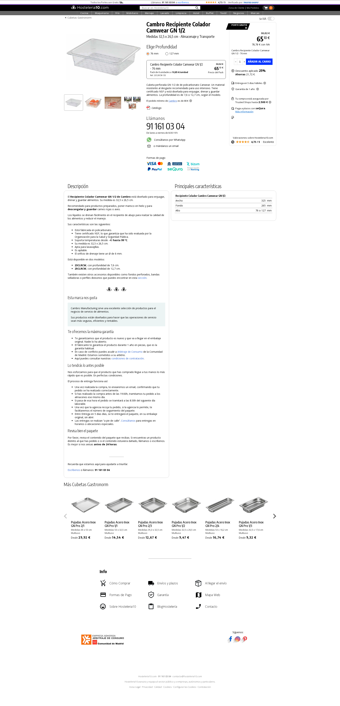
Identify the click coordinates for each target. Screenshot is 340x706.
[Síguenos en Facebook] (230, 642)
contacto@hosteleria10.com (187, 676)
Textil (223, 13)
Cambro (173, 100)
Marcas (255, 13)
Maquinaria (102, 13)
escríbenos (183, 2)
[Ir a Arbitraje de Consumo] (103, 645)
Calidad (158, 687)
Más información (244, 111)
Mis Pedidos (253, 7)
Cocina (84, 13)
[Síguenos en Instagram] (237, 642)
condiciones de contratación (127, 358)
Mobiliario (132, 13)
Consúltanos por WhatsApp (169, 139)
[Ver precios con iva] (270, 19)
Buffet (210, 13)
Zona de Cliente (236, 7)
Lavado (165, 13)
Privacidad (147, 687)
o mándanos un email (166, 146)
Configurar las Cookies (184, 687)
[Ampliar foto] (103, 91)
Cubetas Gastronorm (79, 17)
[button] (275, 517)
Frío (117, 13)
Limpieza (181, 13)
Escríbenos (74, 470)
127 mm (174, 53)
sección (142, 277)
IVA (262, 19)
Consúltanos (128, 420)
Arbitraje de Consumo (130, 351)
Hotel (196, 13)
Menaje (149, 13)
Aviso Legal (134, 687)
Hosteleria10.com (147, 676)
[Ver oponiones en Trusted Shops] (251, 2)
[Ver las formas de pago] (173, 170)
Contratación (204, 687)
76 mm (154, 53)
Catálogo (157, 108)
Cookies (167, 687)
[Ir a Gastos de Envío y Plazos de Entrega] (245, 28)
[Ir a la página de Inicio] (90, 8)
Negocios (238, 13)
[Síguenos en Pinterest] (244, 642)
